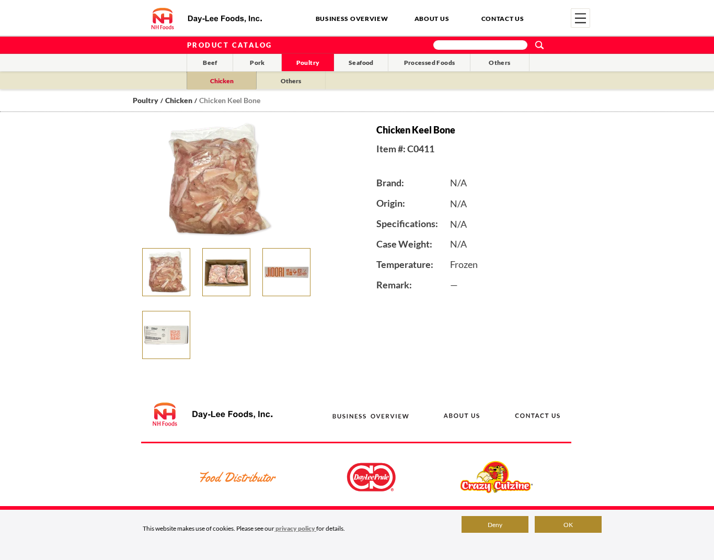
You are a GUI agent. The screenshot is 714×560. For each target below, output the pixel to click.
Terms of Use (503, 536)
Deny (495, 525)
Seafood (361, 62)
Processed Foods (429, 62)
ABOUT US (432, 19)
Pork (257, 62)
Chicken (222, 81)
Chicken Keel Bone (229, 100)
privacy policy (295, 528)
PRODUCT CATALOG (229, 45)
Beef (210, 62)
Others (499, 62)
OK (568, 525)
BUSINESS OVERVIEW (352, 19)
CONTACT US (502, 19)
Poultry (308, 62)
